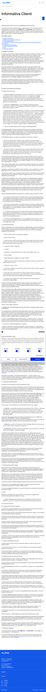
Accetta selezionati (23, 359)
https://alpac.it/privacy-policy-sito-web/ (22, 636)
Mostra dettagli (39, 355)
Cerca (40, 2)
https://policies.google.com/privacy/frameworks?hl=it (13, 419)
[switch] (17, 351)
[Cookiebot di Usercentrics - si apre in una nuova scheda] (39, 332)
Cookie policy (42, 689)
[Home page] (6, 2)
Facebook (6, 682)
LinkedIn (5, 683)
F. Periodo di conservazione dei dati (10, 46)
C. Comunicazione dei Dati (8, 41)
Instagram (6, 680)
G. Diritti (4, 47)
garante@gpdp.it (11, 625)
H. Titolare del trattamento (8, 48)
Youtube (5, 685)
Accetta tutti (37, 359)
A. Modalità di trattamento (7, 38)
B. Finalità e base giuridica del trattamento (11, 39)
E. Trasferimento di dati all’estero (9, 45)
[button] (43, 2)
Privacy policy (35, 689)
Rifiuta (8, 359)
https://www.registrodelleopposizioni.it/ (10, 371)
